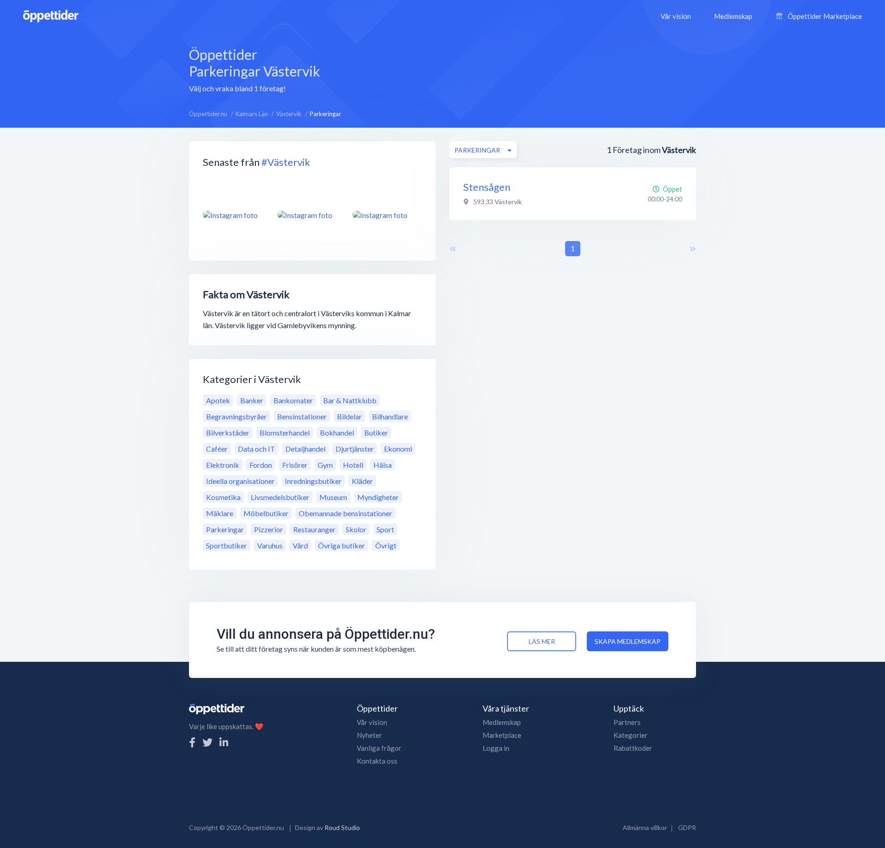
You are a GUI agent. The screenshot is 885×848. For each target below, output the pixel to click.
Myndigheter (378, 497)
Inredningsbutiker (313, 481)
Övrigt (385, 545)
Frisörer (294, 464)
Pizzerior (268, 529)
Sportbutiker (226, 545)
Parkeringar (225, 529)
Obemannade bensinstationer (345, 513)
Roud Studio (342, 827)
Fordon (260, 464)
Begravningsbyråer (236, 416)
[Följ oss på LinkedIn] (223, 742)
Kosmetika (223, 497)
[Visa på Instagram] (234, 215)
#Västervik (285, 162)
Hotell (353, 464)
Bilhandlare (390, 416)
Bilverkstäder (227, 432)
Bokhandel (337, 432)
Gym (325, 464)
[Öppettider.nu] (50, 15)
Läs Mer (542, 641)
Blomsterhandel (285, 432)
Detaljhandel (305, 448)
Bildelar (349, 416)
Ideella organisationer (240, 481)
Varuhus (270, 545)
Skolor (356, 529)
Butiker (376, 432)
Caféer (217, 448)
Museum (333, 497)
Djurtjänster (355, 448)
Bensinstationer (302, 416)
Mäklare (219, 513)
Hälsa (382, 464)
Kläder (362, 481)
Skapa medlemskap (628, 641)
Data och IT (256, 448)
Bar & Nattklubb (350, 400)
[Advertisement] (518, 68)
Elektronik (222, 464)
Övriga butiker (341, 545)
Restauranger (314, 529)
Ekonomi (398, 448)
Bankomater (293, 400)
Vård (300, 545)
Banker (251, 400)
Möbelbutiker (266, 513)
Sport (385, 529)
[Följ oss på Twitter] (207, 742)
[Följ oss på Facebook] (192, 742)
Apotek (218, 400)
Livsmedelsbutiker (280, 497)
